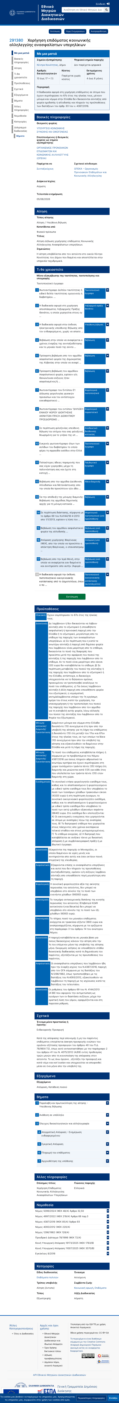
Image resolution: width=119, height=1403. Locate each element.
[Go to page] (107, 10)
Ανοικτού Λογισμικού (80, 1327)
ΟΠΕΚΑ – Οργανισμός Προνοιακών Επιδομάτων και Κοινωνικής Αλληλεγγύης (90, 172)
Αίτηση (18, 68)
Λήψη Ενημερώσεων (75, 31)
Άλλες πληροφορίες (21, 108)
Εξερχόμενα (21, 94)
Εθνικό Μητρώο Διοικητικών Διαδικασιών (49, 13)
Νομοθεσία (20, 115)
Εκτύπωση (55, 31)
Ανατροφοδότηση (99, 31)
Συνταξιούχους (45, 168)
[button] (91, 1398)
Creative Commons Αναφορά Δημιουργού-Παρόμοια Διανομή (87, 1344)
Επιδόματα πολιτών (47, 1277)
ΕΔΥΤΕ (93, 1324)
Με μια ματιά (21, 52)
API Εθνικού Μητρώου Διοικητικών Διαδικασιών (59, 1374)
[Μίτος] (23, 13)
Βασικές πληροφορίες (21, 60)
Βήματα (18, 100)
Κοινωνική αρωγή (83, 1287)
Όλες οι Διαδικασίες (24, 1333)
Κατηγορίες (20, 121)
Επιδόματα (100, 1287)
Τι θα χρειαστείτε (20, 75)
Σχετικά (18, 89)
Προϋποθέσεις (22, 83)
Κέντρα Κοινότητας (47, 64)
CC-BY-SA (104, 1332)
